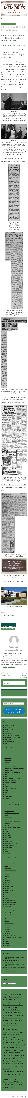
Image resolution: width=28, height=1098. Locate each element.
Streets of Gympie (9, 915)
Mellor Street (8, 841)
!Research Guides (9, 725)
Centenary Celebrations (23, 675)
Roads (6, 892)
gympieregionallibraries (8, 24)
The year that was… (10, 919)
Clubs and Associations (11, 766)
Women (7, 943)
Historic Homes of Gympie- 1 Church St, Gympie (14, 964)
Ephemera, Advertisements (12, 782)
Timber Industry (9, 923)
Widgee (7, 941)
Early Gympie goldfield (11, 780)
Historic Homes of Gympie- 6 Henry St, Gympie (14, 957)
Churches (7, 762)
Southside (7, 909)
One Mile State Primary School (13, 864)
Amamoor (7, 731)
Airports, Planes (9, 729)
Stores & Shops (9, 913)
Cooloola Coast (9, 770)
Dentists (7, 776)
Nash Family (8, 853)
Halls (6, 807)
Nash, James (8, 856)
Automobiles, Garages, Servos (13, 737)
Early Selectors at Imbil (11, 971)
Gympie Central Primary (11, 803)
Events (6, 784)
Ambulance (8, 733)
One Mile (7, 862)
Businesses (7, 750)
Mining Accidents (9, 845)
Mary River (7, 833)
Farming (7, 786)
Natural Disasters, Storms (12, 858)
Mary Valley (8, 837)
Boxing (6, 743)
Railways (7, 884)
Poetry (6, 878)
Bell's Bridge (8, 739)
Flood (6, 790)
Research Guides (9, 890)
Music (6, 851)
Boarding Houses (9, 741)
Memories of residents (11, 843)
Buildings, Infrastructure (11, 748)
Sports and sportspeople (11, 911)
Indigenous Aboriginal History (13, 821)
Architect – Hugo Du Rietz (12, 735)
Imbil (6, 819)
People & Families (9, 872)
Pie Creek (7, 874)
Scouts (6, 896)
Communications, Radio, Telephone (14, 768)
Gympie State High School (12, 805)
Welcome (7, 939)
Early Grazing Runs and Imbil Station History (15, 968)
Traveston (7, 929)
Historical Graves (9, 811)
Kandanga (7, 823)
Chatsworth (8, 760)
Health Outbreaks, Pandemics (13, 809)
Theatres (7, 921)
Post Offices (8, 880)
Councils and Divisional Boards (13, 772)
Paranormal (8, 868)
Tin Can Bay (8, 925)
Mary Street (8, 835)
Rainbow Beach (9, 886)
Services (7, 898)
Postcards (7, 882)
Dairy (6, 774)
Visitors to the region (10, 935)
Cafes (6, 754)
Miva (6, 849)
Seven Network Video (10, 900)
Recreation (7, 888)
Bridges (7, 746)
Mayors (7, 839)
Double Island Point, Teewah (12, 778)
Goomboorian (8, 796)
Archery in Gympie (6, 674)
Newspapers (8, 860)
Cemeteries (8, 758)
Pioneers (7, 876)
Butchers (7, 752)
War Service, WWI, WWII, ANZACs (14, 937)
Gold (6, 794)
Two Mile (7, 931)
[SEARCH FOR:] (14, 683)
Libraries (12, 624)
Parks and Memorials (10, 870)
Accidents (7, 727)
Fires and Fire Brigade (10, 788)
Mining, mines (8, 847)
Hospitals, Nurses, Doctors (12, 813)
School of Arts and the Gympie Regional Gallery (13, 961)
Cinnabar (7, 764)
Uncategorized (8, 933)
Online (6, 866)
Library (12, 628)
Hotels (6, 815)
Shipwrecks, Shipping (10, 904)
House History (8, 817)
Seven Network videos (9, 626)
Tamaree (7, 917)
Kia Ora (7, 825)
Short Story (8, 906)
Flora (6, 792)
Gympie (7, 801)
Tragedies (7, 927)
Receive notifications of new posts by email (14, 711)
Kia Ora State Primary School (12, 827)
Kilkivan (5, 624)
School (6, 894)
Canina (6, 756)
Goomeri (7, 798)
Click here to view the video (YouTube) (13, 45)
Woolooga (7, 945)
